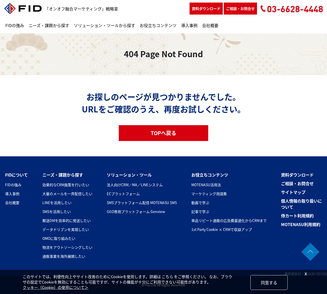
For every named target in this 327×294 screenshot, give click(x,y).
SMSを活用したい (56, 211)
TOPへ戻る (163, 133)
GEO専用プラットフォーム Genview (136, 211)
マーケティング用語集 (209, 193)
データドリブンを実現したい (65, 229)
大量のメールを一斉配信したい (67, 193)
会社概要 (210, 25)
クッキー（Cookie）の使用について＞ (55, 287)
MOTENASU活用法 (206, 184)
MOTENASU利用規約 (300, 224)
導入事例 (189, 25)
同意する (269, 282)
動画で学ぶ (200, 202)
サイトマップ (293, 192)
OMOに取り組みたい (58, 238)
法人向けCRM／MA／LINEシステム (135, 184)
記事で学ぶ (200, 211)
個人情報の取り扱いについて (301, 204)
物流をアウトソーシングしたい (67, 247)
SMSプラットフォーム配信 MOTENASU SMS (142, 202)
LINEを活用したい (57, 202)
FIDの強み (14, 25)
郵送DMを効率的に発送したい (66, 220)
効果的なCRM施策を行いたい (65, 184)
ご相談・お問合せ (240, 8)
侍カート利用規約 (297, 216)
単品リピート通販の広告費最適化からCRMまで (229, 220)
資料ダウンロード (206, 8)
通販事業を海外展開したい (63, 256)
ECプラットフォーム (123, 193)
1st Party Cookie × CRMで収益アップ (221, 229)
